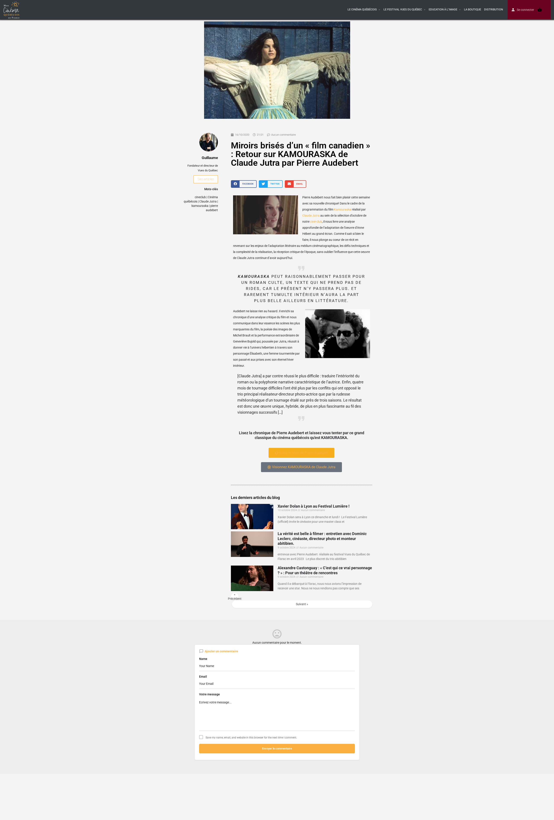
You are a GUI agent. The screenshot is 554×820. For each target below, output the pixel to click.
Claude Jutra (208, 201)
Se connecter (525, 9)
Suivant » (302, 604)
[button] (244, 184)
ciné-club (316, 221)
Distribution (493, 9)
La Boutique (472, 9)
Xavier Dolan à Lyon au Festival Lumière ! (313, 506)
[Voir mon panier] (539, 9)
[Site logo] (12, 9)
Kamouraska (342, 209)
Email (203, 676)
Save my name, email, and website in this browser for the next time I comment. (251, 737)
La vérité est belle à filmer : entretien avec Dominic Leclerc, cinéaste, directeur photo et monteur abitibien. (322, 538)
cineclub (200, 197)
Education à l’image (443, 9)
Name (203, 659)
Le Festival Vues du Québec (402, 9)
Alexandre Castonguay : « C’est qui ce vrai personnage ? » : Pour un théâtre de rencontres (325, 570)
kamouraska (200, 205)
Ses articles (206, 179)
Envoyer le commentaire (277, 748)
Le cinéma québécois (362, 9)
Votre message (209, 694)
